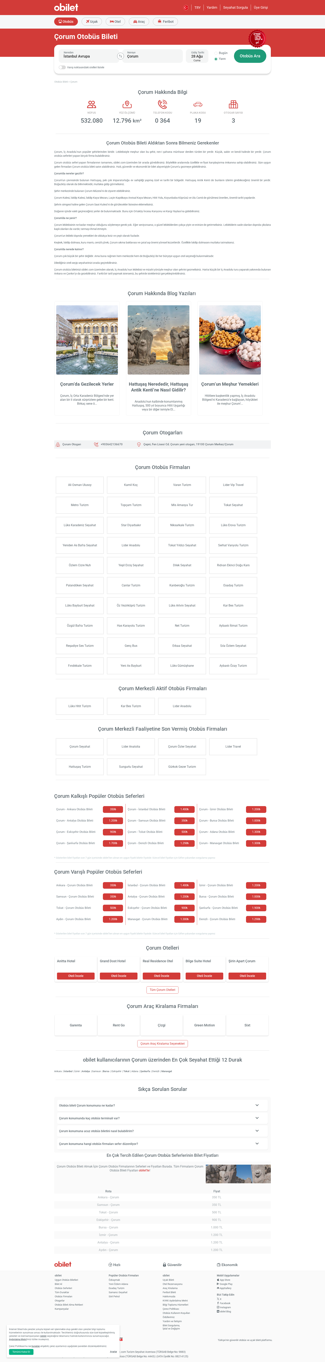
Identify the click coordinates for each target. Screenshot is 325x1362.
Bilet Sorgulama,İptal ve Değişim (171, 1327)
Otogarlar (60, 1300)
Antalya (86, 1071)
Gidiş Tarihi (197, 52)
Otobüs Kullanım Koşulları (176, 1313)
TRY (197, 8)
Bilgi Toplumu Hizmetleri (175, 1304)
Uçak (93, 22)
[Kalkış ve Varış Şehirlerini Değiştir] (120, 56)
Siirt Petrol (114, 1296)
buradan (36, 1346)
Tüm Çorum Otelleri (162, 990)
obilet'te (144, 1170)
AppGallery (225, 1288)
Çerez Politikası (171, 1308)
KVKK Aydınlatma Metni (175, 1300)
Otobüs (67, 22)
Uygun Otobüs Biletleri (66, 1279)
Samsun (96, 1071)
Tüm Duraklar (62, 1292)
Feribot (168, 22)
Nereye (131, 52)
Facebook (224, 1303)
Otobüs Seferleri (63, 1288)
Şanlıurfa (145, 1071)
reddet (43, 1336)
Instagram (225, 1307)
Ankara (58, 1071)
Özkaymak (114, 1279)
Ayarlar (113, 1351)
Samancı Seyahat (118, 1292)
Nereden (69, 52)
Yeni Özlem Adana (118, 1284)
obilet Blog (225, 1311)
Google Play (225, 1284)
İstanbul (68, 1071)
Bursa (106, 1071)
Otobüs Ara (250, 56)
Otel (117, 22)
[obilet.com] (75, 10)
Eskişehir (117, 1071)
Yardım (212, 7)
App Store (224, 1279)
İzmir (77, 1071)
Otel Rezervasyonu (172, 1284)
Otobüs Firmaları (63, 1296)
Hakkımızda (169, 1296)
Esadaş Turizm (116, 1288)
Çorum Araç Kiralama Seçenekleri (162, 1043)
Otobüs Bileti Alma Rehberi (69, 1304)
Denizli (156, 1071)
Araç (141, 22)
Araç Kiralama (170, 1288)
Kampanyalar (62, 1308)
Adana (135, 1071)
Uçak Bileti (168, 1279)
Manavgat (166, 1071)
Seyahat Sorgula (235, 7)
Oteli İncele (76, 976)
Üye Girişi (261, 7)
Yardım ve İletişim (172, 1321)
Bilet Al (58, 1284)
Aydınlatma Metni (18, 1339)
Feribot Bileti (169, 1292)
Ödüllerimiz (169, 1317)
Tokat (126, 1071)
